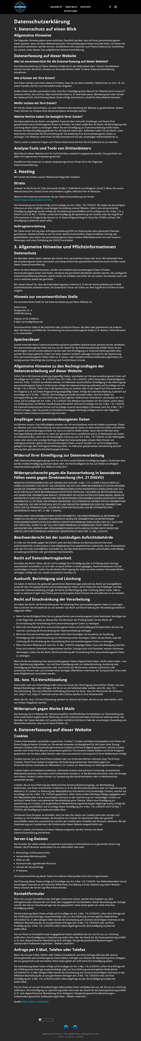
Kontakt (85, 7)
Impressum (80, 1037)
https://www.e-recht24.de (35, 1001)
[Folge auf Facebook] (110, 7)
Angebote (56, 7)
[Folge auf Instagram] (115, 7)
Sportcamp (70, 11)
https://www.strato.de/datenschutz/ (33, 199)
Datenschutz (70, 1037)
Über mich (71, 7)
